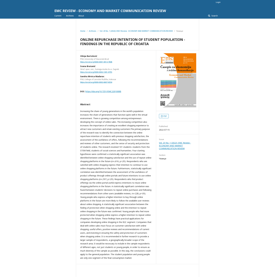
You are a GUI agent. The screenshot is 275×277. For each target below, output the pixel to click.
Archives (70, 15)
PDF (165, 116)
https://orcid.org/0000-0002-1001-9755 (96, 72)
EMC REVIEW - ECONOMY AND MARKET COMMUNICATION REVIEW (110, 10)
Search (214, 15)
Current (57, 15)
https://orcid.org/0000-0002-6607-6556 (96, 82)
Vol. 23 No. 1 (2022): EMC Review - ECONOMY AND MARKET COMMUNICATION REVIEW (136, 31)
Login (218, 2)
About (81, 15)
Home (82, 31)
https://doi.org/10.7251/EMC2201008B (103, 91)
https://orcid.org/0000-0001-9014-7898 (96, 62)
